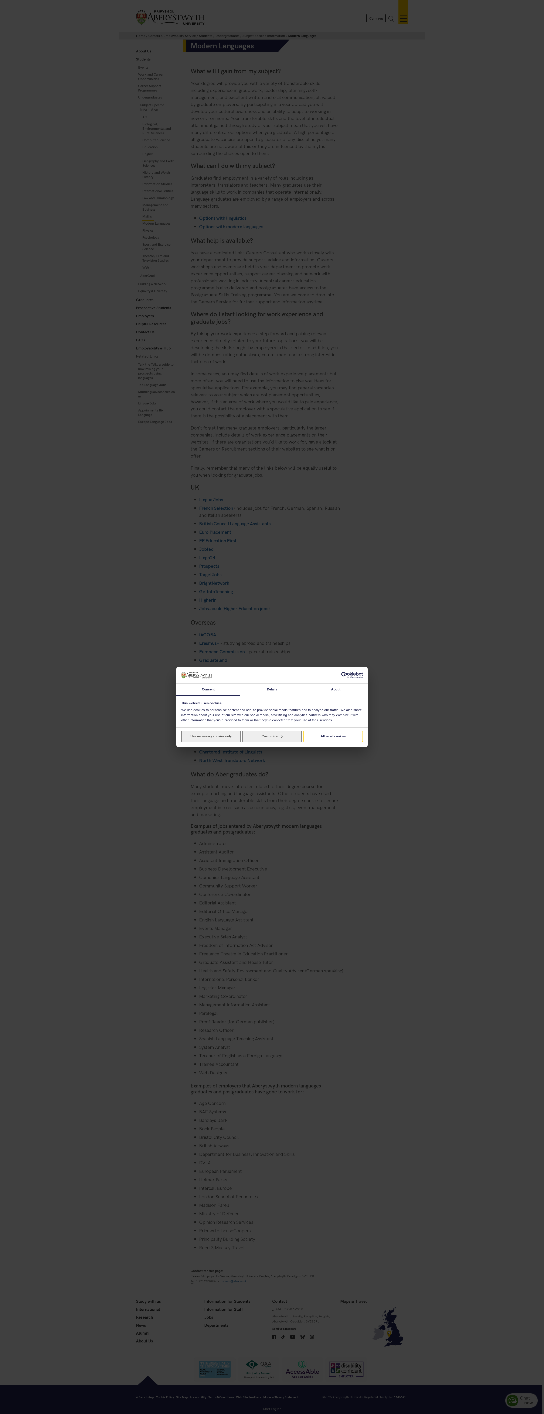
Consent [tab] (208, 689)
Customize (270, 736)
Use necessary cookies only (211, 736)
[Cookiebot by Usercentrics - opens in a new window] (344, 675)
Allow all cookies (333, 736)
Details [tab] (272, 689)
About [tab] (335, 689)
